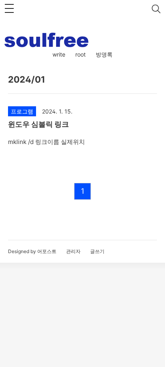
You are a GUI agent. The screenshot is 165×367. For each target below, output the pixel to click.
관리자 (73, 251)
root (80, 54)
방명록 (104, 54)
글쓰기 (97, 251)
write (58, 54)
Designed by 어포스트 (32, 251)
